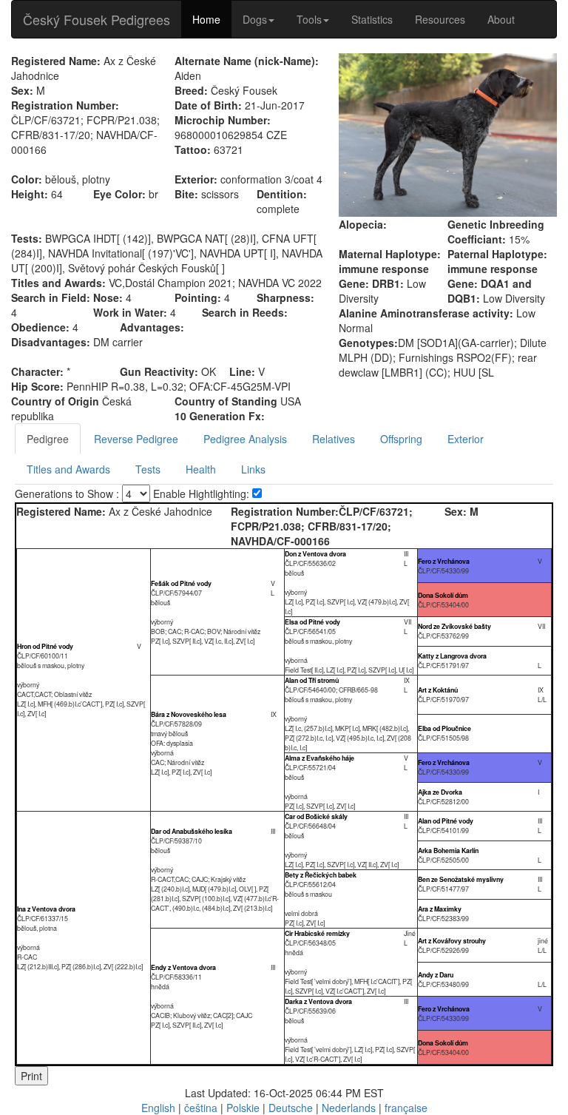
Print (31, 1075)
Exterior (465, 438)
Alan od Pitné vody (445, 821)
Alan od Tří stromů (312, 680)
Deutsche (290, 1107)
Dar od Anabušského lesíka (191, 831)
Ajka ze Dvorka (440, 792)
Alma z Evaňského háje (319, 758)
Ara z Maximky (440, 909)
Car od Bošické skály (316, 816)
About (501, 19)
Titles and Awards (68, 469)
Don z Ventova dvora (315, 554)
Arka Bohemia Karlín (448, 850)
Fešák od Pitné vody (181, 583)
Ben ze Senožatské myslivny (461, 879)
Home (206, 19)
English (158, 1107)
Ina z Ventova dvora (46, 909)
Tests (147, 469)
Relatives (333, 438)
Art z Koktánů (438, 690)
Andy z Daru (435, 975)
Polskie (243, 1107)
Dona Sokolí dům (443, 595)
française (406, 1107)
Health (201, 469)
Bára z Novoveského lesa (188, 714)
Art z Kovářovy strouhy (452, 941)
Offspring (401, 438)
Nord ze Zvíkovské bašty (454, 626)
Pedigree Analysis (245, 438)
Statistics (372, 19)
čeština (200, 1107)
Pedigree (48, 438)
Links (253, 469)
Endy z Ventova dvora (183, 967)
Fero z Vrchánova (444, 561)
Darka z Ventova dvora (318, 1001)
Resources (440, 19)
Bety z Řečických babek (320, 875)
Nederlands (349, 1107)
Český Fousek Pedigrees (96, 19)
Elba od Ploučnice (444, 728)
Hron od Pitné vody (45, 646)
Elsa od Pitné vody (312, 622)
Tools (309, 19)
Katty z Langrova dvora (452, 656)
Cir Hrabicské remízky (317, 933)
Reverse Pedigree (136, 438)
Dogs (255, 19)
